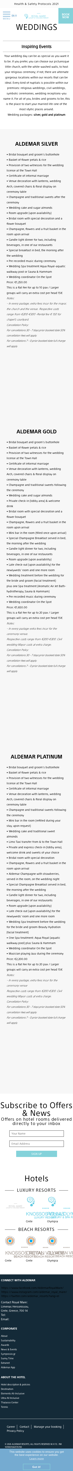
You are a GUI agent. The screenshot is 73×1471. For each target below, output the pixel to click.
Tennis (4, 1407)
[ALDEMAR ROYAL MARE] (36, 16)
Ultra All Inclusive (10, 1398)
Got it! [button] (36, 1466)
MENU (6, 18)
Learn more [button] (36, 1458)
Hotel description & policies (15, 1384)
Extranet (5, 1363)
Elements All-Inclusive (13, 1393)
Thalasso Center (9, 1402)
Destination (7, 1389)
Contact (24, 1426)
